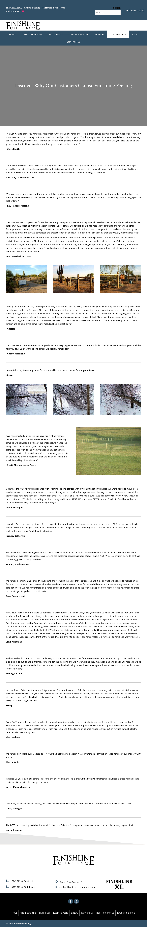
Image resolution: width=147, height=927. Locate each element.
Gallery (99, 34)
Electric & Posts (79, 34)
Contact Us (73, 41)
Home (12, 34)
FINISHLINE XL (56, 34)
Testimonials (118, 34)
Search (117, 7)
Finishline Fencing (32, 34)
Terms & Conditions (126, 913)
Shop (135, 34)
